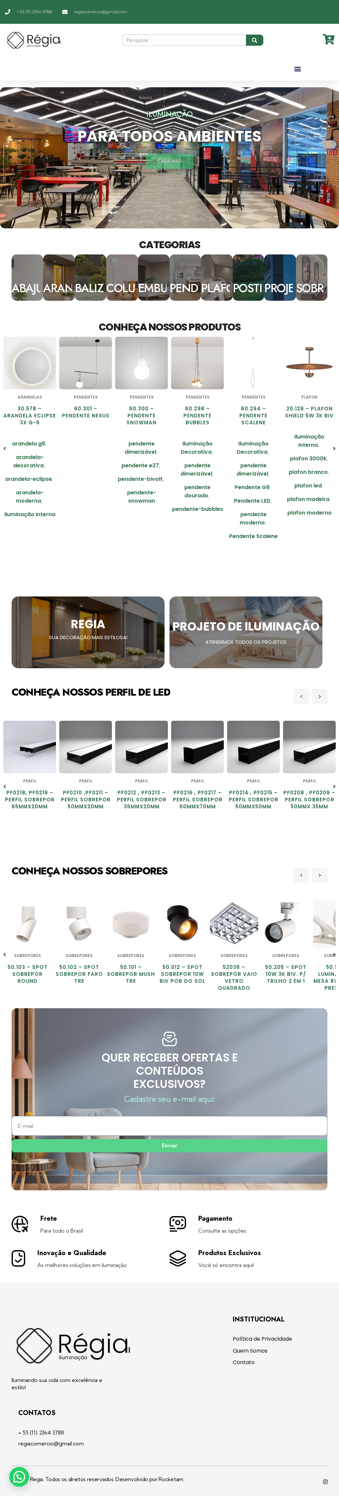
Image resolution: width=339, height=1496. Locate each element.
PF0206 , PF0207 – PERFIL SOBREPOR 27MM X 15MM (309, 799)
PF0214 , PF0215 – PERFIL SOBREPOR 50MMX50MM (197, 799)
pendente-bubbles (141, 509)
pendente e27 (84, 465)
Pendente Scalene (197, 536)
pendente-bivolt (84, 479)
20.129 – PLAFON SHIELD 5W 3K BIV (253, 412)
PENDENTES (30, 397)
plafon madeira (252, 499)
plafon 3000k (252, 458)
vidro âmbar (309, 507)
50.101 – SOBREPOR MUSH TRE (79, 974)
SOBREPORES (27, 955)
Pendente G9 (196, 487)
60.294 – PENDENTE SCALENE (197, 415)
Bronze (308, 437)
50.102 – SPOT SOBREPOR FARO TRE (27, 974)
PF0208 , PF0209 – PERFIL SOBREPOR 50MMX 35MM (253, 799)
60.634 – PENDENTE (309, 412)
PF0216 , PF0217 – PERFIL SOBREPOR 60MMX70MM (142, 799)
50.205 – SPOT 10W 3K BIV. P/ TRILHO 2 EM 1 (234, 974)
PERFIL (29, 781)
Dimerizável (308, 450)
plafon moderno (253, 513)
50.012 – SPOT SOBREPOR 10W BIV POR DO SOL (131, 974)
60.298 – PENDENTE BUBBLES (141, 415)
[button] (297, 68)
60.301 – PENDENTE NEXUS (30, 412)
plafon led (252, 485)
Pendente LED (196, 501)
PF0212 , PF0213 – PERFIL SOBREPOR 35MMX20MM (86, 799)
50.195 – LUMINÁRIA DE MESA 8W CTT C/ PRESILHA (286, 977)
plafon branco (252, 472)
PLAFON (253, 397)
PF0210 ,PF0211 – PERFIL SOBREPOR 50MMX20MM (30, 799)
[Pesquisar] (255, 40)
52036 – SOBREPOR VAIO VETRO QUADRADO (182, 977)
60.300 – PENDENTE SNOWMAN (86, 415)
